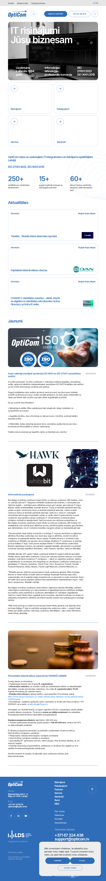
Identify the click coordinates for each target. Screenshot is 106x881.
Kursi (57, 800)
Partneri (59, 789)
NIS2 (57, 803)
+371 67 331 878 (79, 14)
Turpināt (58, 861)
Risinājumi (60, 782)
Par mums (60, 811)
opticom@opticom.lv (17, 807)
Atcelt (82, 861)
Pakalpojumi (61, 786)
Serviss (58, 793)
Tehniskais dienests (38, 3)
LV (97, 3)
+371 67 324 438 (69, 835)
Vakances (59, 815)
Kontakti (11, 3)
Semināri (59, 796)
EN (94, 3)
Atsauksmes (60, 822)
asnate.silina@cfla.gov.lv (37, 704)
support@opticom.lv (72, 839)
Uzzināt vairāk (70, 868)
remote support (55, 14)
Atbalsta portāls (22, 3)
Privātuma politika (15, 852)
